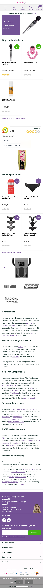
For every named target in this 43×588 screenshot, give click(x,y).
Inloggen (22, 9)
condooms (6, 335)
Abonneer (34, 533)
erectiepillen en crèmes (17, 477)
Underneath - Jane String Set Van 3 (8, 234)
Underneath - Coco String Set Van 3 (30, 234)
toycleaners (23, 484)
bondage (30, 441)
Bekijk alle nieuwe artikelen (12, 252)
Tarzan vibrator (16, 414)
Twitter (9, 520)
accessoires (11, 446)
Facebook (4, 520)
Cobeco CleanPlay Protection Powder (9, 100)
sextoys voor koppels (16, 422)
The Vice (15, 357)
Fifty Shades (14, 393)
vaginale (32, 469)
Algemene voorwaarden (14, 569)
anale (25, 469)
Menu (5, 9)
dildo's (13, 325)
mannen (32, 409)
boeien (23, 441)
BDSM (20, 347)
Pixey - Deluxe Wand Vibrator (9, 63)
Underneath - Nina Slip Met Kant (31, 197)
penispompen (17, 417)
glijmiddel (13, 335)
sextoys (29, 323)
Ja (19, 582)
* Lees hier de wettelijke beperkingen (13, 536)
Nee (29, 582)
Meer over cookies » (22, 586)
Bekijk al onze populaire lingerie (13, 118)
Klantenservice (7, 511)
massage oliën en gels (10, 482)
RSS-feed (27, 569)
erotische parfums (18, 472)
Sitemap (35, 569)
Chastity (18, 443)
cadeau (14, 419)
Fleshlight (15, 390)
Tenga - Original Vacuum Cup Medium (10, 197)
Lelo (31, 388)
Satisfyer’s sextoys (9, 386)
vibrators (5, 325)
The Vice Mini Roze (30, 62)
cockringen (6, 417)
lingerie (32, 333)
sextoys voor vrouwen (19, 409)
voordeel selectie (29, 398)
